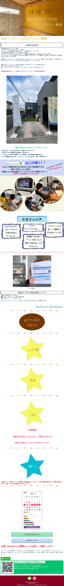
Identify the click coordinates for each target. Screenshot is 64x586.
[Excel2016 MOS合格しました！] (32, 271)
